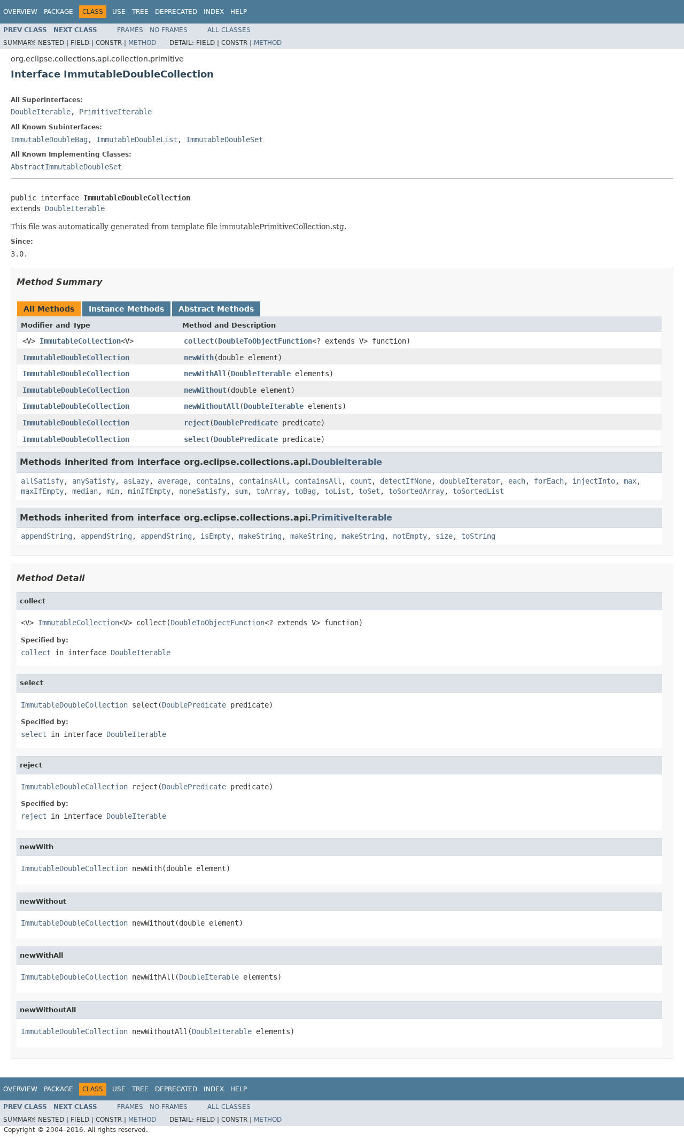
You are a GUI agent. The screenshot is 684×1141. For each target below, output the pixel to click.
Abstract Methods (216, 309)
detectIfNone (405, 481)
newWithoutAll (211, 406)
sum (241, 491)
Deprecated (176, 11)
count (360, 481)
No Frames (169, 30)
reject (196, 422)
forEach (549, 481)
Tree (140, 11)
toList (337, 491)
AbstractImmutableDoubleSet (66, 166)
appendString (46, 536)
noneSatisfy (202, 491)
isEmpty (215, 536)
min (112, 491)
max (630, 481)
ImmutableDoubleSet (224, 139)
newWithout (205, 390)
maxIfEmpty (42, 491)
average (173, 481)
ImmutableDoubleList (136, 139)
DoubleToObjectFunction (265, 341)
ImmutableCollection (80, 341)
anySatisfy (93, 481)
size (444, 536)
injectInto (593, 481)
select (196, 439)
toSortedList (478, 491)
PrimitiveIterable (115, 111)
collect (199, 341)
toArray (271, 491)
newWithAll (205, 373)
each (516, 481)
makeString (260, 536)
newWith (199, 357)
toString (478, 536)
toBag (305, 491)
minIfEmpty (149, 491)
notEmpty (410, 536)
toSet (369, 491)
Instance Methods (126, 309)
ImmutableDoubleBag (49, 139)
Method (142, 42)
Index (214, 11)
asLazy (136, 481)
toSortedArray (416, 491)
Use (119, 11)
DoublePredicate (246, 422)
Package (58, 11)
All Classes (229, 30)
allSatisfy (42, 481)
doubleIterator (470, 481)
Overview (20, 11)
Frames (130, 30)
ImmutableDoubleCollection (75, 357)
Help (238, 11)
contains (213, 481)
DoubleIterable (41, 111)
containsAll (262, 481)
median (85, 491)
